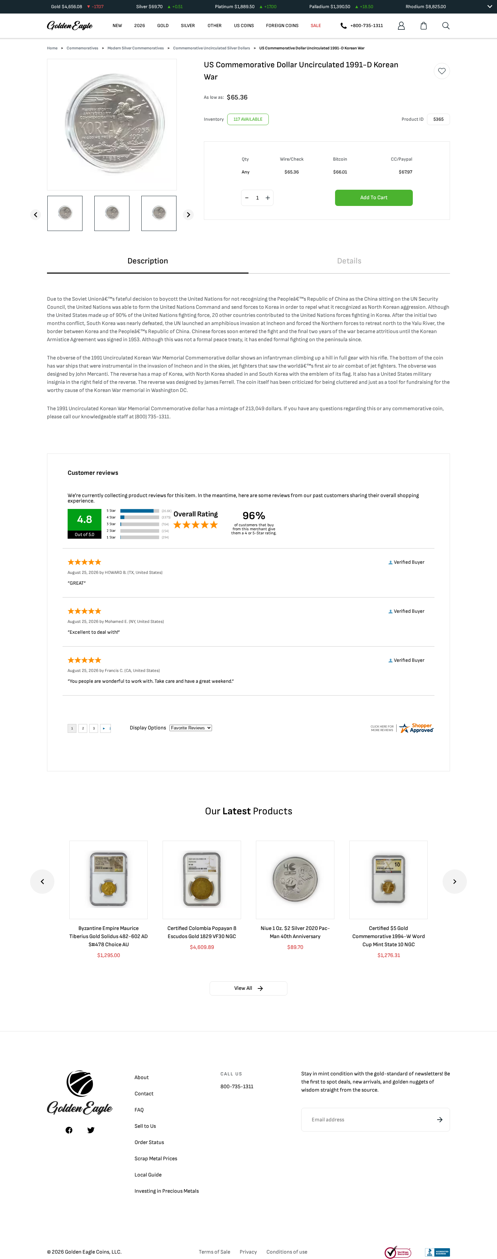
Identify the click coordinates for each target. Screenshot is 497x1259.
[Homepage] (70, 25)
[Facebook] (69, 1130)
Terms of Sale (214, 1252)
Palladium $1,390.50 (341, 6)
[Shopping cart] (424, 26)
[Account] (401, 26)
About (142, 1077)
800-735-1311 (236, 1086)
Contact (144, 1094)
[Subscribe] (440, 1120)
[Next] (188, 214)
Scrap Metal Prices (156, 1159)
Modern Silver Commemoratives (136, 48)
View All (243, 988)
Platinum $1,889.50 (246, 6)
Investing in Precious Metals (167, 1191)
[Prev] (35, 214)
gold (379, 1074)
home (52, 48)
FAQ (139, 1110)
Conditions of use (286, 1252)
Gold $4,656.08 (77, 6)
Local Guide (148, 1175)
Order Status (149, 1142)
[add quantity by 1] (267, 198)
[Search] (446, 26)
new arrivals (366, 1082)
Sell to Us (145, 1126)
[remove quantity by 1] (246, 198)
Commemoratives (82, 48)
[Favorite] (442, 71)
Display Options (148, 728)
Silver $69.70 (159, 6)
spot (332, 1082)
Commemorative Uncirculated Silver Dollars (211, 48)
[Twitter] (91, 1130)
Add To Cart (373, 197)
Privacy (248, 1252)
